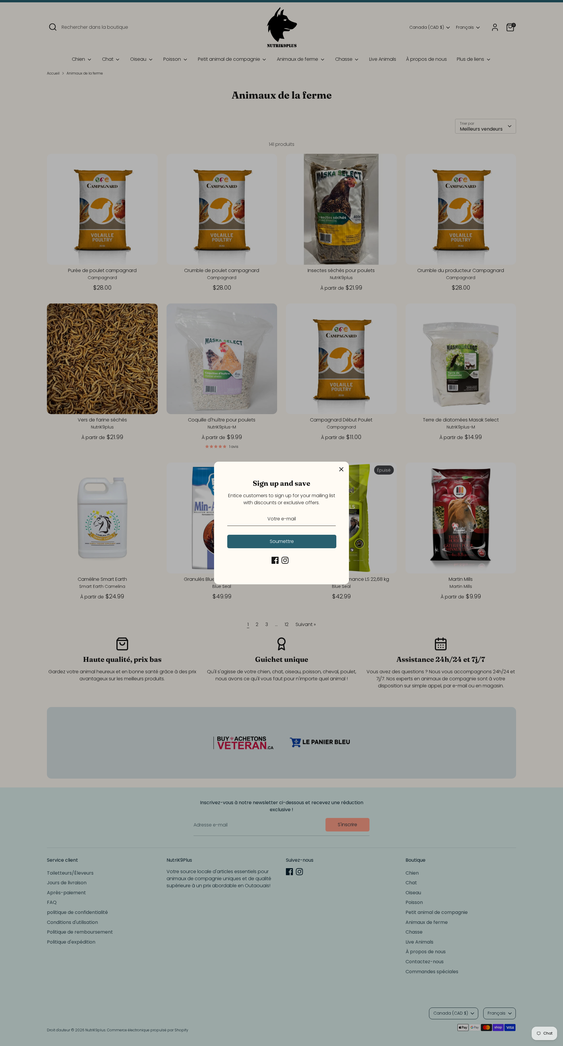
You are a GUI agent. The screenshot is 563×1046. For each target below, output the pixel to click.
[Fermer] (341, 469)
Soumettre (282, 541)
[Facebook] (275, 560)
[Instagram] (285, 560)
